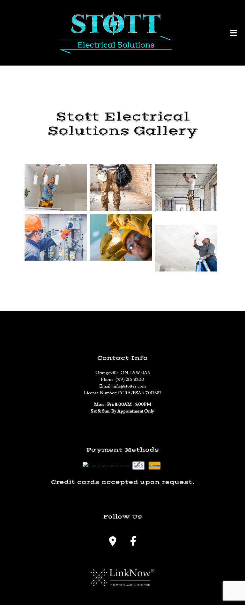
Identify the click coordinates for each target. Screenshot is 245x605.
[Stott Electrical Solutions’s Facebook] (133, 543)
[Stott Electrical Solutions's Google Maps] (113, 543)
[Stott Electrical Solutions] (116, 32)
